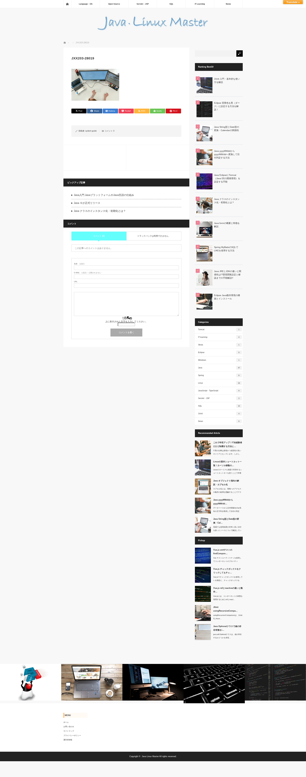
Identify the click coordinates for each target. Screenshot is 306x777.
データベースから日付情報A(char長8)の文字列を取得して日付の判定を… (227, 511)
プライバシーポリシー (72, 735)
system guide (91, 131)
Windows (219, 360)
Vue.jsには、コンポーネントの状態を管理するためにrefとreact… (228, 597)
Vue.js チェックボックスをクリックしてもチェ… (227, 571)
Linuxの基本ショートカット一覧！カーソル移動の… (227, 463)
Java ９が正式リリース (87, 203)
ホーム (66, 722)
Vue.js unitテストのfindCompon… (222, 552)
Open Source (114, 4)
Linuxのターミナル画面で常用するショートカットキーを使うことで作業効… (227, 473)
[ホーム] (67, 4)
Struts (219, 345)
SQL (171, 4)
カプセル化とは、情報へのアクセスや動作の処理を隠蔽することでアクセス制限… (227, 492)
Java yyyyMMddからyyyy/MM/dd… (223, 502)
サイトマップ (68, 731)
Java (219, 368)
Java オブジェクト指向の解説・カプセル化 (226, 483)
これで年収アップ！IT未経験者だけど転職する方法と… (227, 444)
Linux (219, 383)
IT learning (219, 337)
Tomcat (219, 329)
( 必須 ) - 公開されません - (88, 273)
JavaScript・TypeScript (219, 391)
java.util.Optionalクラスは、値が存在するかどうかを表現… (227, 636)
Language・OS (85, 4)
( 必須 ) (79, 264)
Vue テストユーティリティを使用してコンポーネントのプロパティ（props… (227, 561)
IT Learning (200, 4)
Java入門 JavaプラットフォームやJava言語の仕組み (104, 195)
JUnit (219, 413)
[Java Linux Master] (153, 30)
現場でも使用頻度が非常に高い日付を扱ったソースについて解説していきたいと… (227, 530)
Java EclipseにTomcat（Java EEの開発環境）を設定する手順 (227, 178)
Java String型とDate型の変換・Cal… (226, 521)
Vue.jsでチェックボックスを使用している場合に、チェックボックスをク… (228, 580)
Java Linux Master (150, 756)
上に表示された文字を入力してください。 (126, 321)
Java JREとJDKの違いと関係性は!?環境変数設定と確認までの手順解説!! (227, 274)
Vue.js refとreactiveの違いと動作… (228, 590)
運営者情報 (67, 740)
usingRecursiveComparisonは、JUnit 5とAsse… (227, 616)
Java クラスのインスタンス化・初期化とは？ (100, 211)
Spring (219, 375)
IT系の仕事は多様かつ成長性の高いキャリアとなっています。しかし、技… (227, 454)
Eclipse (219, 352)
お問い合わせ (68, 726)
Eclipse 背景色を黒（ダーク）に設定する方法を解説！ (227, 106)
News (228, 4)
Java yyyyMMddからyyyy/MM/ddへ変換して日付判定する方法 (227, 154)
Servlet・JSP (143, 4)
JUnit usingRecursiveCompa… (225, 609)
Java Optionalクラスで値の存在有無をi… (227, 628)
